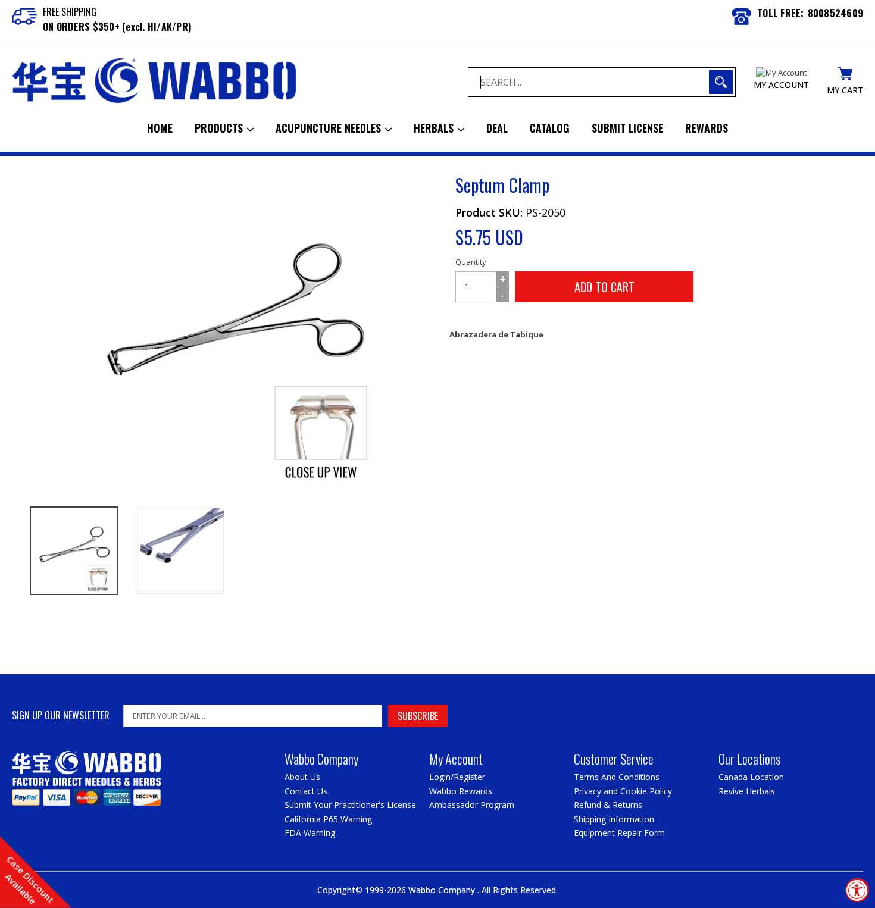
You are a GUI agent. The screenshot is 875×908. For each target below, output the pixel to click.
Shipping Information (614, 819)
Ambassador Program (471, 804)
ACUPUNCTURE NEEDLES (330, 128)
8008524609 (836, 13)
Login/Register (457, 776)
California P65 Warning (328, 819)
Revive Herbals (746, 791)
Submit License (627, 128)
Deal (497, 128)
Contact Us (306, 791)
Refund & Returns (608, 804)
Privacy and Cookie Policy (623, 791)
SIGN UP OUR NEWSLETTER (61, 715)
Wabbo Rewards (460, 791)
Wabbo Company (442, 890)
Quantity (470, 261)
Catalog (550, 128)
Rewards (706, 128)
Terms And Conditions (617, 776)
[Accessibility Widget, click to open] (857, 890)
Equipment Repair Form (619, 832)
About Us (302, 776)
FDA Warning (310, 832)
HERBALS (435, 128)
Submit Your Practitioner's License (350, 804)
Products (220, 128)
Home (160, 128)
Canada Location (751, 776)
